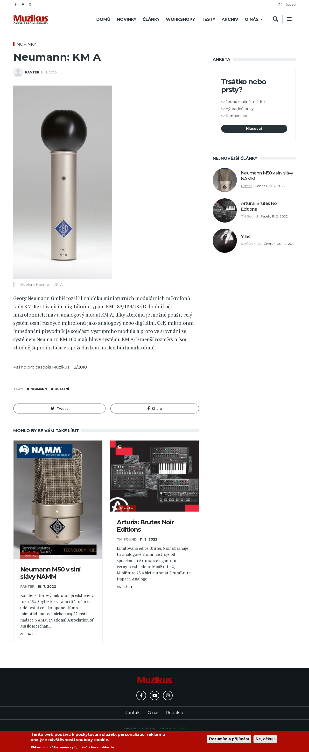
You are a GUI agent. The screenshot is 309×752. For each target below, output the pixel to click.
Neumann (38, 389)
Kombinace (236, 115)
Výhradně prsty (239, 108)
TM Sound (127, 539)
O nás (252, 19)
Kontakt (133, 712)
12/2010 (79, 367)
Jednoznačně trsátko (245, 101)
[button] (59, 408)
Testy (208, 19)
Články (151, 19)
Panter (32, 72)
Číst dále (27, 634)
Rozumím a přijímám (229, 739)
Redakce (175, 712)
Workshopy (180, 19)
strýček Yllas (251, 244)
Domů (103, 19)
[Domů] (30, 19)
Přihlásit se (287, 4)
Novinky (126, 19)
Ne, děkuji (265, 739)
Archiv (230, 19)
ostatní (62, 389)
